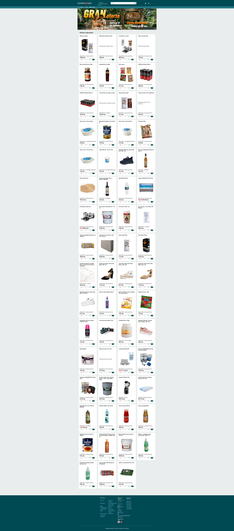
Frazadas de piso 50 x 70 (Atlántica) (146, 92)
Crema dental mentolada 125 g (106, 320)
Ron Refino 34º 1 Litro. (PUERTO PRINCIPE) (87, 406)
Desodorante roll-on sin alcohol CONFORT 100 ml (87, 321)
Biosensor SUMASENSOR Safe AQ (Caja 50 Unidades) (145, 349)
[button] (81, 19)
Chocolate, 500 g (142, 121)
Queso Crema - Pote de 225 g (86, 149)
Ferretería (110, 506)
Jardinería (102, 516)
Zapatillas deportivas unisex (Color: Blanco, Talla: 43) (87, 292)
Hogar (101, 506)
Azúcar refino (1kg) (123, 235)
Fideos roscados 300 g (143, 36)
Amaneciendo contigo (123, 92)
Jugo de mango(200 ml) (143, 405)
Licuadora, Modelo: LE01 (124, 377)
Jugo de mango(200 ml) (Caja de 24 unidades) (87, 235)
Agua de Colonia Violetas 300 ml (106, 292)
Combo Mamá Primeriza (124, 348)
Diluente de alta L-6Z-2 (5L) (105, 348)
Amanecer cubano (84, 36)
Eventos (102, 500)
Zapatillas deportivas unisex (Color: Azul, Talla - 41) (126, 150)
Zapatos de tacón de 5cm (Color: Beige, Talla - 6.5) (145, 264)
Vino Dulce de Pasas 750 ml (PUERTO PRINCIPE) (105, 179)
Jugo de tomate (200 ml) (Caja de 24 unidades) (106, 463)
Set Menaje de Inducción (85, 206)
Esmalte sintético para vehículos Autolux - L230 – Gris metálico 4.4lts (106, 378)
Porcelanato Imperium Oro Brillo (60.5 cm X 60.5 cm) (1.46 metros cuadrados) (87, 264)
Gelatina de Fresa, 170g (143, 292)
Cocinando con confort (124, 36)
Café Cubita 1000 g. (142, 235)
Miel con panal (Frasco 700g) (86, 64)
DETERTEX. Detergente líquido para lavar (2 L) (87, 463)
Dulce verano (121, 64)
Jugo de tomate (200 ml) (124, 405)
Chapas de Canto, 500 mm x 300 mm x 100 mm (106, 235)
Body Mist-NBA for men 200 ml (106, 405)
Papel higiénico (83, 348)
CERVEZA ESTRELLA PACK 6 (144, 64)
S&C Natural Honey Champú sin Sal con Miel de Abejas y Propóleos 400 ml (107, 435)
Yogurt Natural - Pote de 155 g (106, 149)
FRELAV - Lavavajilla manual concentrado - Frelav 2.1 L (144, 435)
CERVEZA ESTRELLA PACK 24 (86, 92)
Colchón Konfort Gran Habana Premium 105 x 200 (145, 378)
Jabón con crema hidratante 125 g (126, 462)
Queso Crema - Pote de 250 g (125, 121)
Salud (101, 510)
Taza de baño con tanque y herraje (107, 92)
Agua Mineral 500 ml (123, 178)
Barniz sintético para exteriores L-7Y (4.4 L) (126, 435)
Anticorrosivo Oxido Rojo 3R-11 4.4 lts (107, 207)
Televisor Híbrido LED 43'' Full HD (145, 178)
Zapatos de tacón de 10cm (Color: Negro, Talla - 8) (106, 264)
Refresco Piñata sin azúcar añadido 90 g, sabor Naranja (127, 292)
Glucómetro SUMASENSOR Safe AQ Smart (87, 378)
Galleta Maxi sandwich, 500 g (105, 36)
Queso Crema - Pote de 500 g (86, 121)
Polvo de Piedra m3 (84, 178)
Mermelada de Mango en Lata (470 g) (107, 122)
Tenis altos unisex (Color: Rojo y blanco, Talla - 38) (126, 264)
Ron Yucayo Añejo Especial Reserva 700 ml (146, 150)
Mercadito (102, 503)
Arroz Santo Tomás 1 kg (124, 206)
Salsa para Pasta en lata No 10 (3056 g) (86, 435)
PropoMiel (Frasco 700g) (124, 320)
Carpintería (110, 513)
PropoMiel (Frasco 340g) (104, 64)
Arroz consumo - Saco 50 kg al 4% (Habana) (145, 207)
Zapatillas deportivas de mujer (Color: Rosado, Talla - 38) (145, 321)
